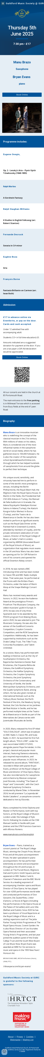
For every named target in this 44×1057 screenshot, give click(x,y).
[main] (22, 35)
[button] (3, 3)
